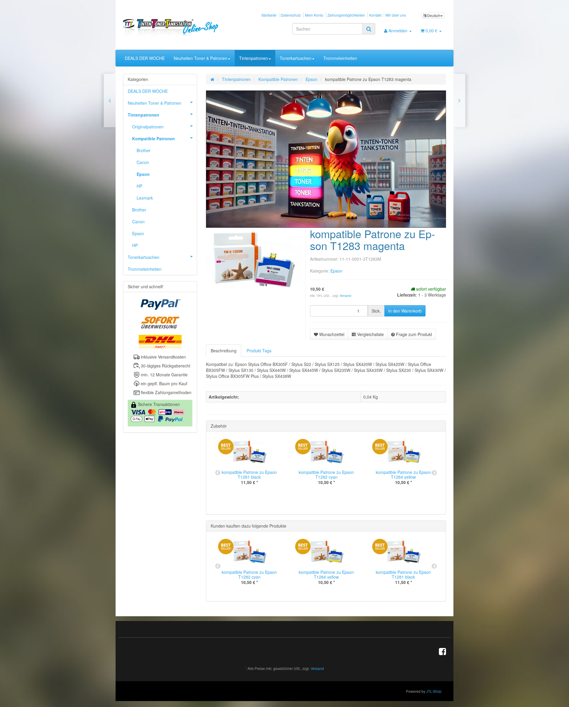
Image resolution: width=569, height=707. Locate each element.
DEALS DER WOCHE (145, 58)
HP (139, 186)
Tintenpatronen (253, 58)
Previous (218, 473)
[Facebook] (442, 651)
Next (434, 473)
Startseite (268, 14)
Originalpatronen (148, 127)
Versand (345, 295)
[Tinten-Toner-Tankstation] (174, 27)
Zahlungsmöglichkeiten (346, 14)
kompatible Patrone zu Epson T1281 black (249, 474)
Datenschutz (291, 14)
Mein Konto (314, 14)
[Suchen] (368, 29)
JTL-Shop (434, 691)
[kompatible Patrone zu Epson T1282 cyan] (110, 100)
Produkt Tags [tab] (259, 351)
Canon (143, 162)
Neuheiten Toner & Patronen (200, 58)
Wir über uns (396, 14)
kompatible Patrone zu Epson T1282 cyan (326, 474)
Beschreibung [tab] (223, 351)
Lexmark (145, 198)
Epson (336, 271)
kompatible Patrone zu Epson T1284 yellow (403, 474)
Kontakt (375, 14)
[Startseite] (212, 79)
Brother (144, 150)
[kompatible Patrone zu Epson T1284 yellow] (459, 100)
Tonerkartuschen (295, 58)
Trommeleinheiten (340, 58)
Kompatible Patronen (153, 138)
